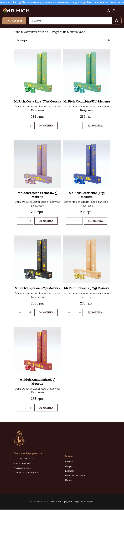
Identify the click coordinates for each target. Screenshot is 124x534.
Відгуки (69, 466)
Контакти (69, 471)
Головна (69, 461)
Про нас (68, 480)
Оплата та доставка (22, 463)
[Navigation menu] (120, 11)
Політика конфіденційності (26, 472)
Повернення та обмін (23, 458)
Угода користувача (22, 468)
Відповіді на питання (75, 475)
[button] (108, 10)
